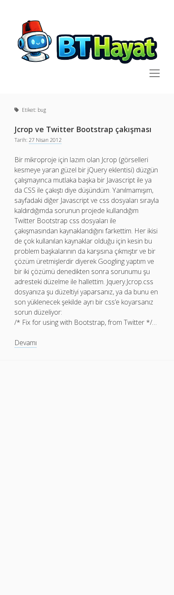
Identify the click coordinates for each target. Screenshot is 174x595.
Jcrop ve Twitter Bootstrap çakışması (83, 129)
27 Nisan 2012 (45, 140)
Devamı (25, 343)
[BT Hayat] (86, 64)
